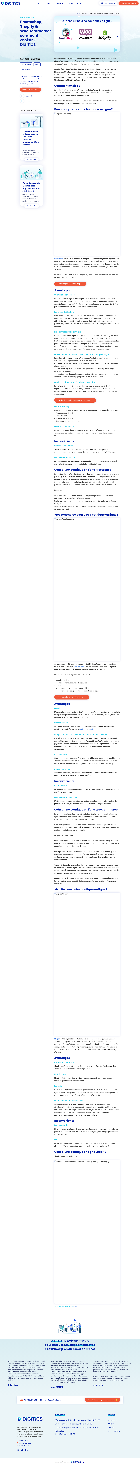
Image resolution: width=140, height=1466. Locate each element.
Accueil (78, 14)
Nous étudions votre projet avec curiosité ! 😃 (102, 1400)
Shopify (57, 1039)
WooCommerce (80, 667)
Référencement (25, 69)
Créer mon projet (109, 3)
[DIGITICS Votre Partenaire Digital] (10, 3)
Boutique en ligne (26, 64)
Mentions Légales (114, 1431)
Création (37, 64)
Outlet (91, 729)
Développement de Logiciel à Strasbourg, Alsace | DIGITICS (77, 1420)
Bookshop (83, 729)
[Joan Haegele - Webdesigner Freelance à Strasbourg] (83, 1462)
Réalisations (112, 1420)
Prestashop (58, 259)
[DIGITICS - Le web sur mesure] (76, 1462)
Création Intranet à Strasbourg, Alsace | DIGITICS (73, 1424)
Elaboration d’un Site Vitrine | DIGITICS (65, 1432)
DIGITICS (111, 1424)
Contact (111, 1427)
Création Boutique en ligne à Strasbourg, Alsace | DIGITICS (77, 1427)
